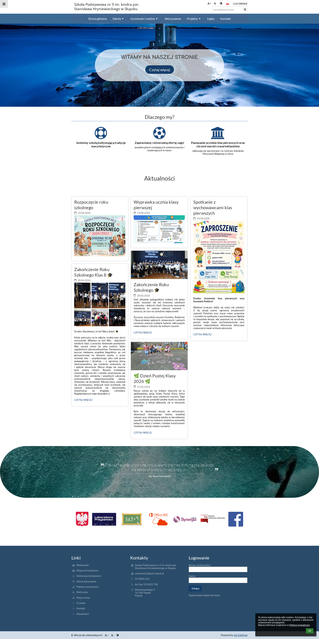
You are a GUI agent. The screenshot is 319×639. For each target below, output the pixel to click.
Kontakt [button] (225, 18)
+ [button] (210, 3)
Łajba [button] (210, 18)
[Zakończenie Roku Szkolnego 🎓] (159, 265)
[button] (220, 3)
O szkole (80, 603)
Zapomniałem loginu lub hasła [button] (204, 595)
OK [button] (309, 631)
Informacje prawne (86, 581)
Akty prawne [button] (173, 18)
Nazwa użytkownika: (200, 565)
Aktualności (82, 613)
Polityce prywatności (299, 625)
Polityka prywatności (87, 586)
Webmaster (82, 565)
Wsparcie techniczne (87, 570)
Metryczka (82, 592)
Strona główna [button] (97, 18)
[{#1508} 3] (158, 519)
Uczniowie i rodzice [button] (143, 18)
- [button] (216, 3)
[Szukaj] (245, 9)
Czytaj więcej (159, 69)
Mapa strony (83, 597)
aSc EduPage (241, 635)
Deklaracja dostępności (88, 575)
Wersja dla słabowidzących (88, 635)
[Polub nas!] (235, 519)
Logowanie (240, 3)
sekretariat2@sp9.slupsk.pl (149, 573)
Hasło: (192, 576)
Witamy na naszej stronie (159, 57)
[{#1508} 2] (132, 519)
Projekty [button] (192, 18)
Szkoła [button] (117, 18)
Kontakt (80, 608)
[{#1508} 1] (104, 519)
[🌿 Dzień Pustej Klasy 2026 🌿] (159, 356)
